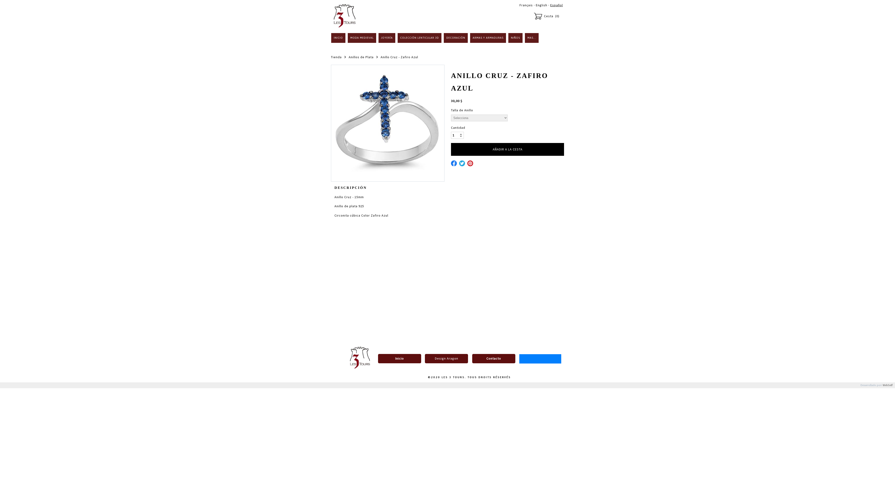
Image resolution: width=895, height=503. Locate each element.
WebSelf (888, 385)
